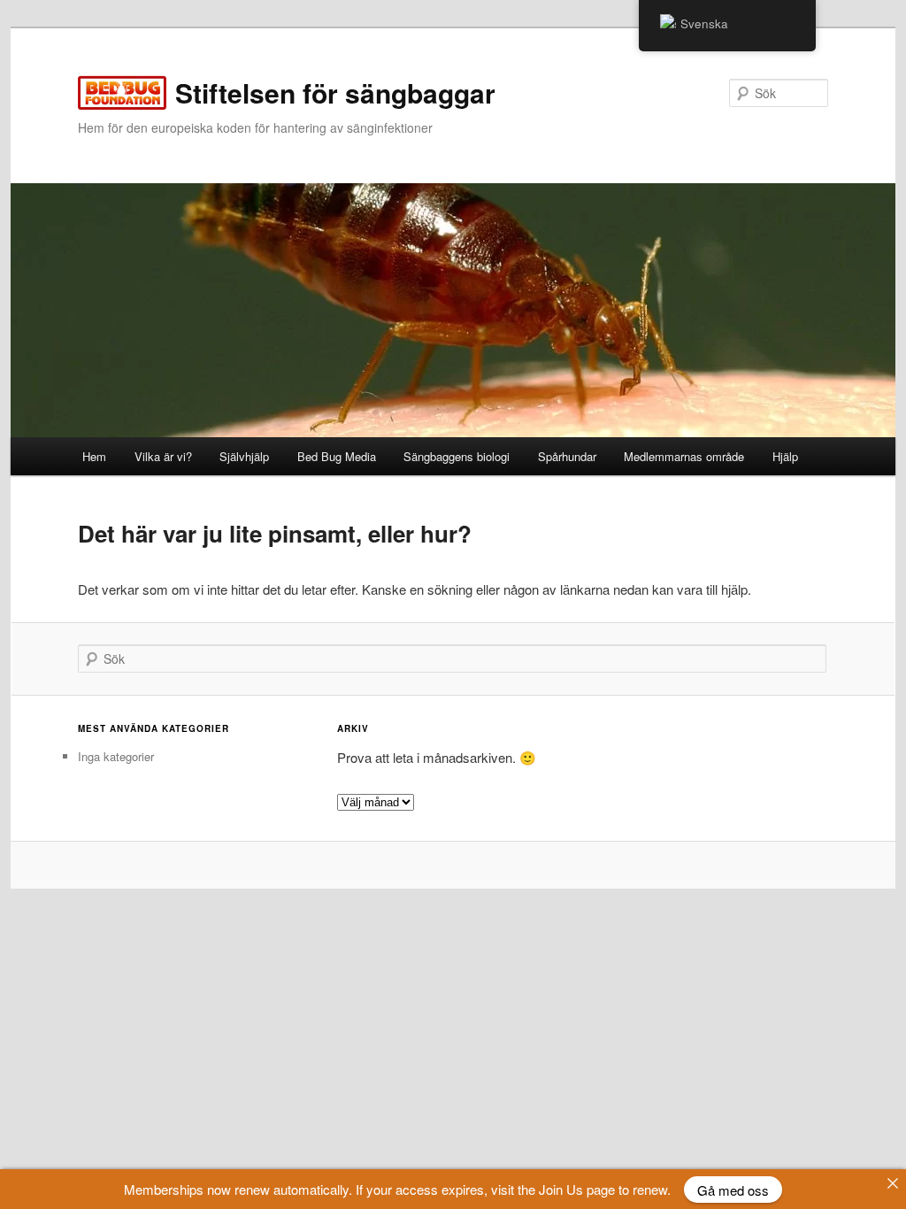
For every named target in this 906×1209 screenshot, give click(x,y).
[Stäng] (892, 1183)
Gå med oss (733, 1189)
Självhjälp (244, 456)
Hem (94, 456)
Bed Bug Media (336, 456)
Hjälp (785, 456)
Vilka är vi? (163, 456)
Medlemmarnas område (684, 456)
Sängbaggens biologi (456, 456)
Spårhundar (567, 456)
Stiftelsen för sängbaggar (335, 92)
